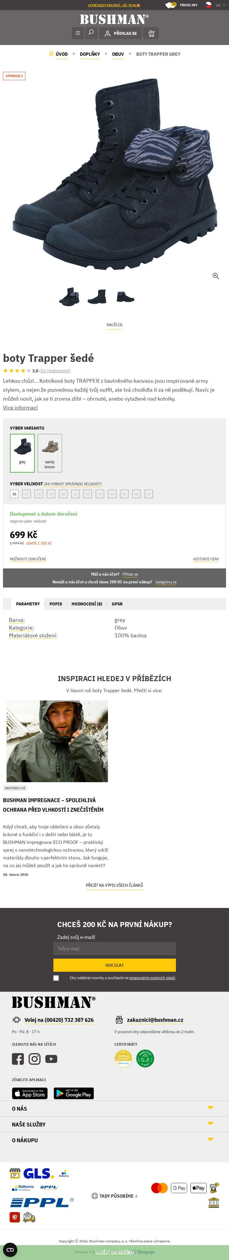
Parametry (28, 604)
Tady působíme (117, 1196)
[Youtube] (51, 1059)
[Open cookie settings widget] (10, 1250)
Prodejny (184, 4)
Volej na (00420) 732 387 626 (59, 1019)
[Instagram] (35, 1059)
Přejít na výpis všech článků (114, 885)
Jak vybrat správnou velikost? (73, 483)
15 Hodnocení (55, 370)
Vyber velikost (114, 1253)
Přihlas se (130, 574)
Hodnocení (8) (87, 604)
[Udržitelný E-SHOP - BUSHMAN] (145, 1059)
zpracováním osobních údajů (152, 977)
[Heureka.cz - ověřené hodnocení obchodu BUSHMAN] (123, 1059)
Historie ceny (206, 559)
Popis (55, 604)
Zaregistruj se (166, 582)
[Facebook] (18, 1059)
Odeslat (114, 965)
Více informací (20, 407)
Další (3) (114, 324)
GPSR (117, 604)
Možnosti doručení (28, 559)
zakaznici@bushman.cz (155, 1019)
